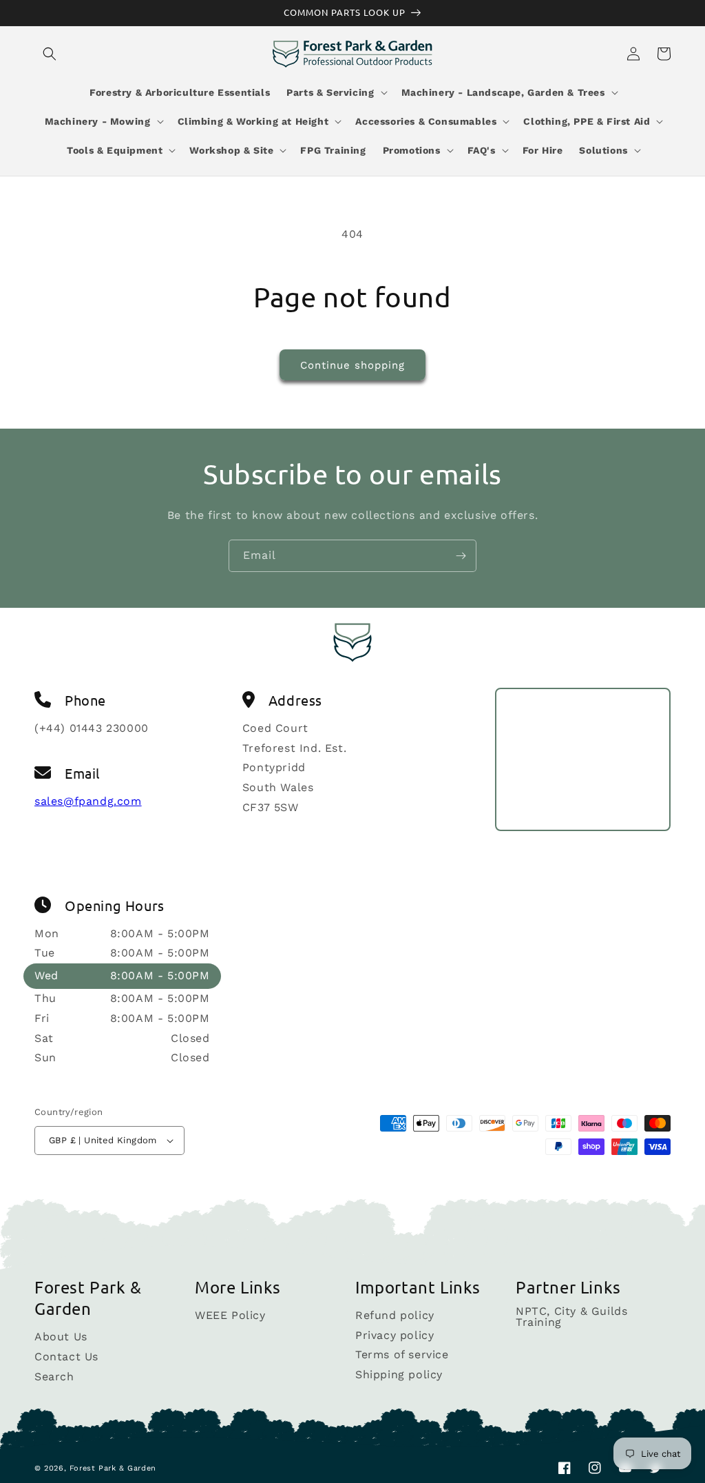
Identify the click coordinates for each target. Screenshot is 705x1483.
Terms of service (402, 1354)
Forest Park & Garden (113, 1468)
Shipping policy (399, 1374)
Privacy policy (394, 1335)
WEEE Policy (230, 1316)
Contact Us (66, 1356)
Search (54, 1376)
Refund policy (394, 1316)
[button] (49, 54)
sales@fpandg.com (88, 801)
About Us (60, 1337)
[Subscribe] (460, 556)
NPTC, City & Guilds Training (571, 1317)
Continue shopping (352, 365)
